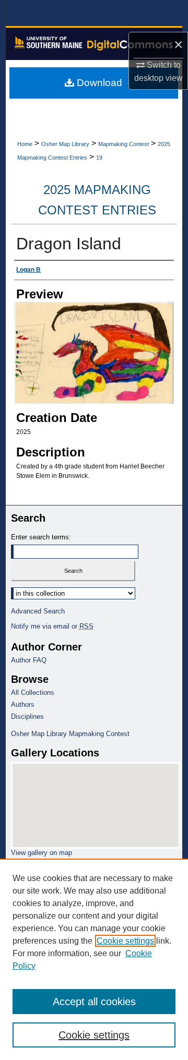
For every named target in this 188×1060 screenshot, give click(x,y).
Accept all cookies (94, 1001)
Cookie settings (125, 940)
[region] (94, 959)
